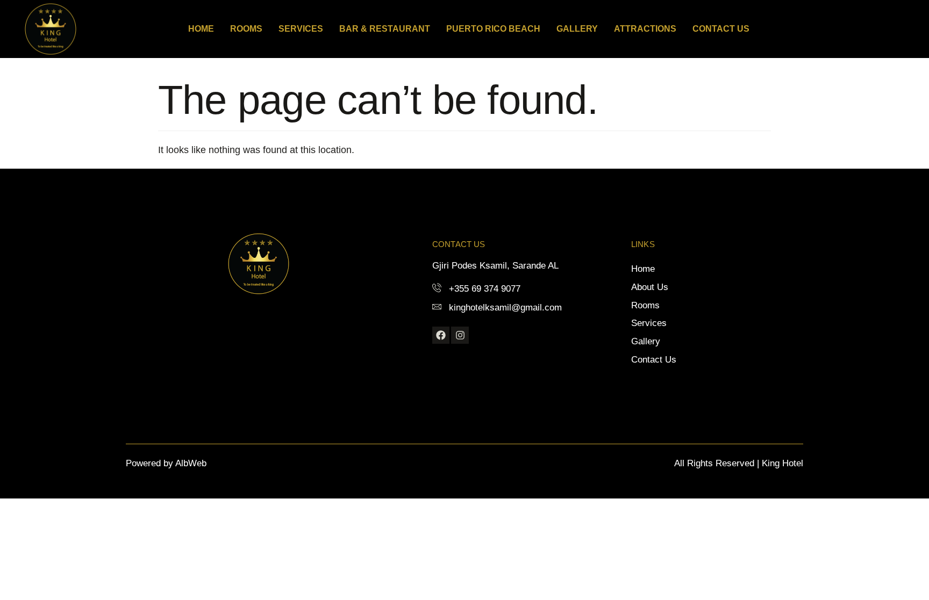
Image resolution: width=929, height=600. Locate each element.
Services (300, 28)
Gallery (577, 28)
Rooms (246, 28)
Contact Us (720, 28)
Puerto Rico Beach (493, 28)
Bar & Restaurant (384, 28)
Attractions (645, 28)
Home (201, 28)
